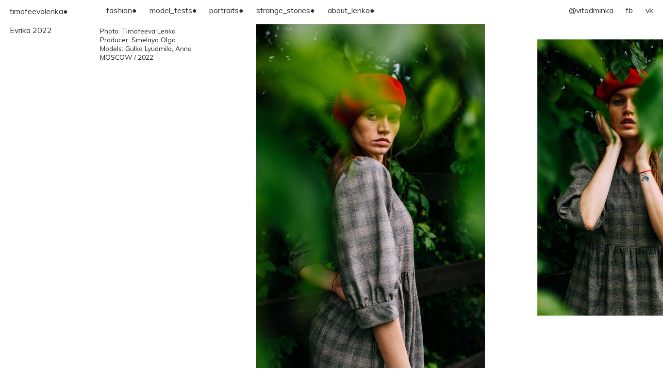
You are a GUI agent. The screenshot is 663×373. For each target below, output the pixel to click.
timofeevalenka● (39, 11)
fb (629, 10)
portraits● (226, 10)
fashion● (121, 10)
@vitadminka (591, 10)
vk (649, 10)
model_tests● (173, 10)
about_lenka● (351, 10)
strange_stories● (285, 10)
